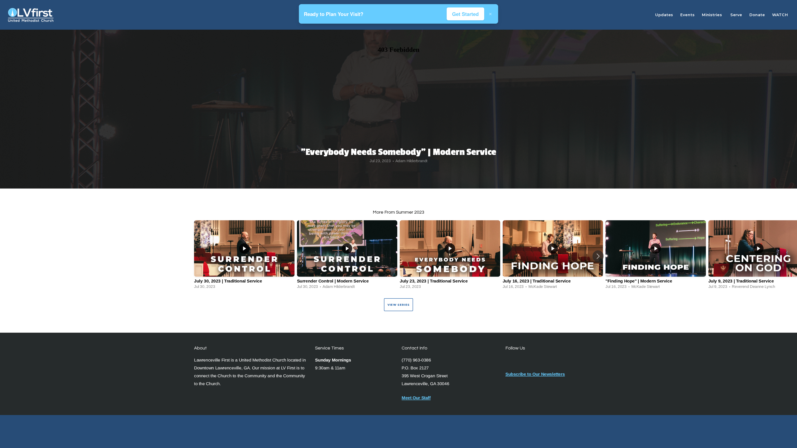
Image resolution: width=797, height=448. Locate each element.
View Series (398, 304)
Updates (664, 15)
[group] (244, 256)
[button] (598, 256)
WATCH (780, 15)
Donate (757, 15)
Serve (736, 15)
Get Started (465, 13)
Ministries (712, 15)
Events (687, 15)
